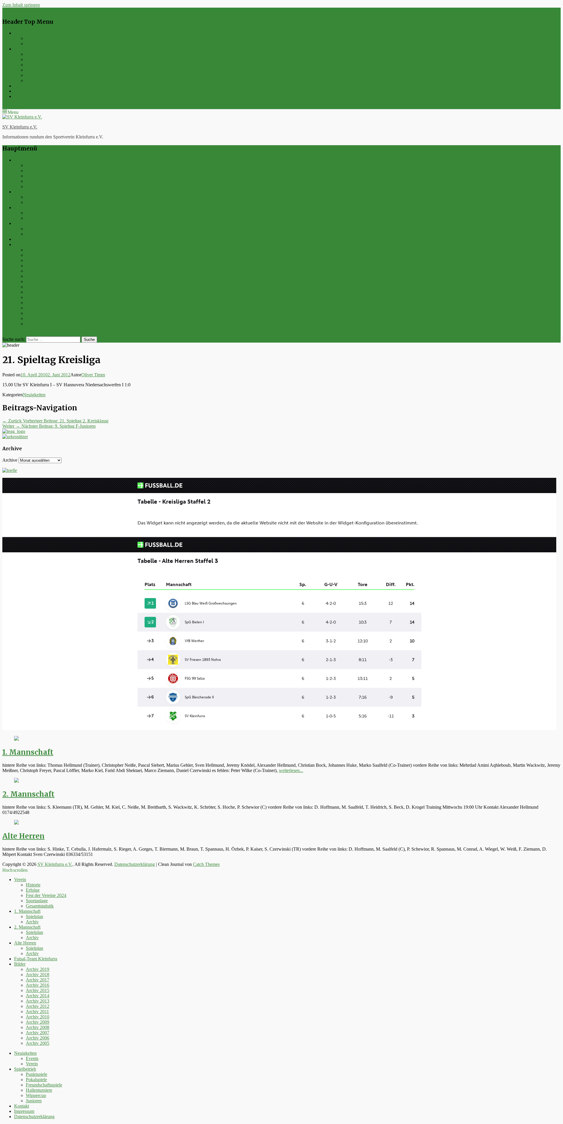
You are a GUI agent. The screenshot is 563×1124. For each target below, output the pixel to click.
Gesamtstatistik (40, 186)
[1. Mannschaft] (16, 739)
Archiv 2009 (37, 302)
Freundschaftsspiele (44, 64)
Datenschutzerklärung (34, 96)
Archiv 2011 (37, 292)
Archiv (32, 202)
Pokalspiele (36, 59)
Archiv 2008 (37, 307)
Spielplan (34, 196)
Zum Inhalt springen (21, 4)
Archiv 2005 (37, 323)
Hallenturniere (39, 69)
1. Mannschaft (27, 191)
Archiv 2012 (37, 286)
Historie (33, 165)
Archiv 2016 (37, 265)
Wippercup (36, 75)
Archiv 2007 (37, 313)
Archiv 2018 (37, 255)
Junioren (34, 80)
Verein (32, 43)
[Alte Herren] (16, 822)
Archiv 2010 (37, 297)
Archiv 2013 (37, 281)
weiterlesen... (291, 770)
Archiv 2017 (37, 260)
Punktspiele (36, 54)
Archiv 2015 (37, 270)
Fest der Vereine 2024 (46, 175)
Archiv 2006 (37, 318)
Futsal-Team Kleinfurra (35, 239)
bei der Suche (14, 333)
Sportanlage (37, 181)
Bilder (20, 244)
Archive (9, 460)
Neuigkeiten (25, 33)
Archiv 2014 (37, 276)
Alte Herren (25, 223)
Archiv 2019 (37, 249)
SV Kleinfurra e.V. (19, 126)
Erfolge (33, 170)
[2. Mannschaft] (16, 780)
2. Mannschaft (27, 207)
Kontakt (21, 85)
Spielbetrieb (25, 48)
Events (32, 38)
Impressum (24, 91)
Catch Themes (206, 864)
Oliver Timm (93, 374)
